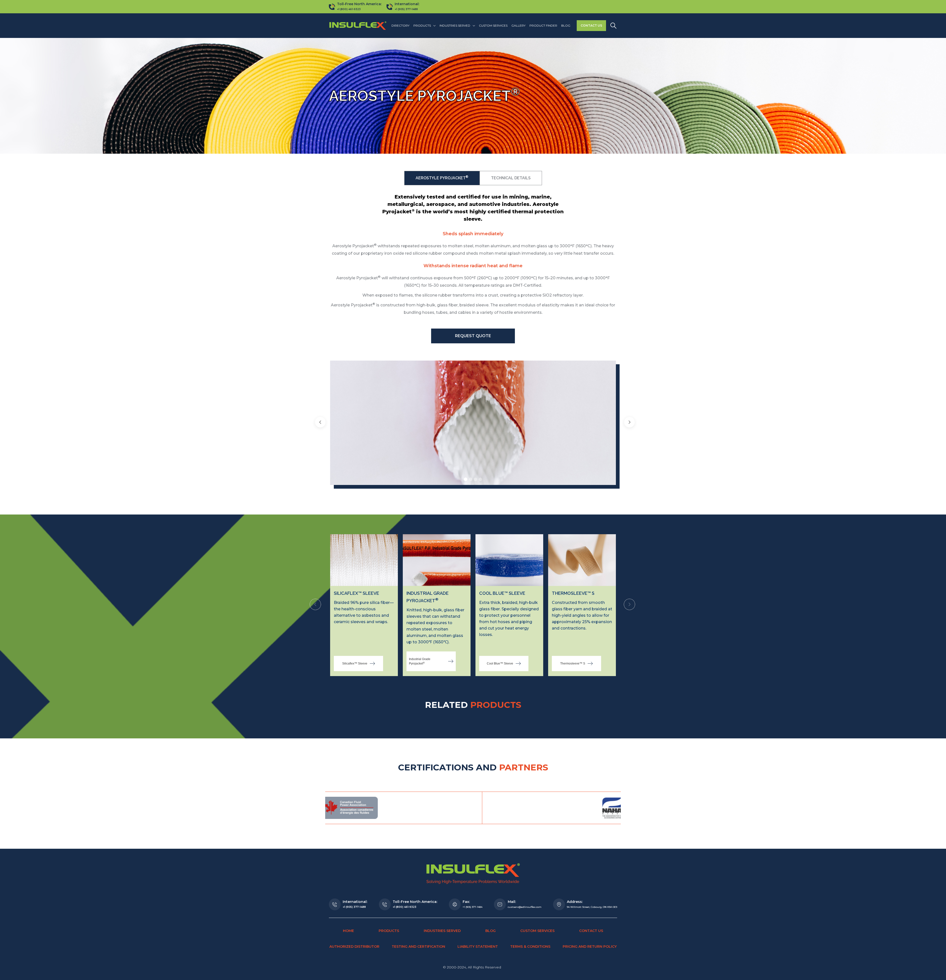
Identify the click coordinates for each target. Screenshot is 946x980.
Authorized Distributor (354, 946)
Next (629, 605)
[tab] (442, 178)
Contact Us (591, 25)
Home (348, 931)
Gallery (518, 25)
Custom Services (493, 25)
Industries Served (442, 931)
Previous (315, 605)
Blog (565, 25)
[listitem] (364, 605)
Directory (400, 25)
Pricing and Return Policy (590, 946)
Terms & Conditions (530, 946)
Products (389, 931)
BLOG (490, 931)
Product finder (543, 25)
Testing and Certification (418, 946)
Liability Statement (477, 946)
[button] (424, 25)
